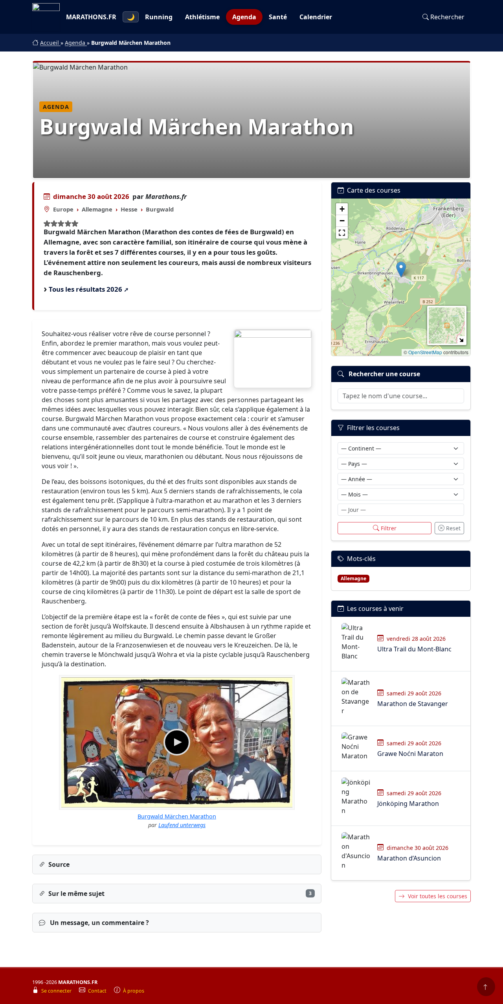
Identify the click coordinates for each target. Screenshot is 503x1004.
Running (159, 17)
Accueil (50, 42)
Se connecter (57, 990)
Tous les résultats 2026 (85, 289)
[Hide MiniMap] (461, 340)
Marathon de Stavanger (412, 703)
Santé (278, 17)
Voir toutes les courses (437, 896)
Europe (63, 209)
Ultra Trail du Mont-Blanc (414, 649)
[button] (401, 269)
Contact (98, 990)
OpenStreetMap (425, 352)
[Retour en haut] (486, 986)
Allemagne (97, 209)
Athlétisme (202, 17)
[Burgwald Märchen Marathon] (272, 358)
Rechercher (447, 17)
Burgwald (160, 209)
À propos (133, 990)
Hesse (129, 209)
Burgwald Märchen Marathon (177, 816)
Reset (453, 528)
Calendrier (315, 17)
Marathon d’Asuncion (409, 858)
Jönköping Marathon (408, 803)
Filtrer (389, 528)
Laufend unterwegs (182, 825)
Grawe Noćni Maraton (410, 753)
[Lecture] (177, 742)
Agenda (244, 17)
